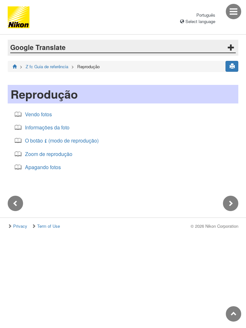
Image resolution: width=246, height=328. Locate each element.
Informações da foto (47, 127)
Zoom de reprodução (48, 154)
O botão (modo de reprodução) (62, 140)
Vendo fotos (38, 114)
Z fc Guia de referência (47, 66)
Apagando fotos (43, 167)
